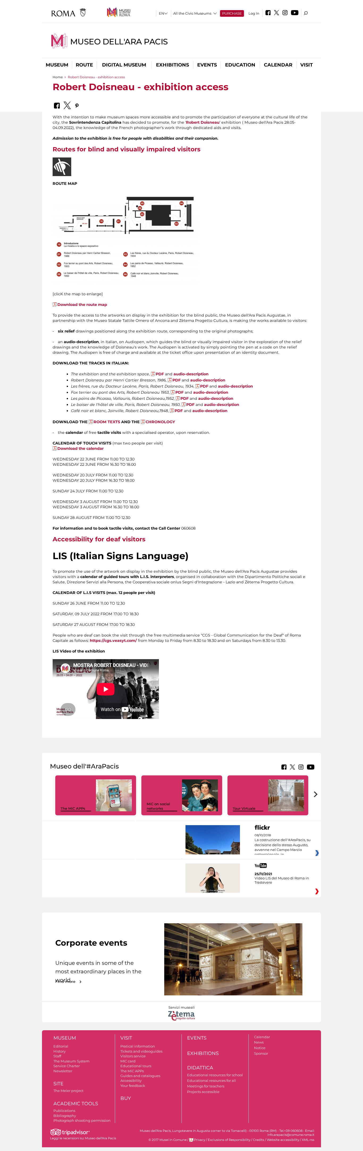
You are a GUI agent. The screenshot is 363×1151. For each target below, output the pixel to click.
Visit (306, 65)
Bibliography (64, 1115)
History (59, 1051)
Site (58, 1083)
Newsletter (62, 1071)
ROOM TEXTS (107, 421)
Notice (259, 1048)
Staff (57, 1056)
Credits (258, 1140)
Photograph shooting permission (82, 1120)
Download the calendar (80, 448)
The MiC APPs (73, 808)
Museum (57, 65)
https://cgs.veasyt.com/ (113, 640)
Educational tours (135, 1066)
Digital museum (124, 65)
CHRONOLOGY (160, 421)
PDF (160, 374)
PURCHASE (232, 13)
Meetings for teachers (205, 1086)
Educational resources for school (215, 1075)
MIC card (128, 1061)
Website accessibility (283, 1140)
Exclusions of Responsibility (229, 1140)
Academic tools (75, 1103)
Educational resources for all (211, 1080)
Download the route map (82, 304)
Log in (253, 13)
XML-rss (308, 1140)
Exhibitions (172, 65)
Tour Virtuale (244, 808)
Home (58, 77)
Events (207, 65)
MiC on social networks (158, 806)
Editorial (60, 1046)
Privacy (199, 1140)
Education (240, 65)
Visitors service (133, 1056)
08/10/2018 (283, 845)
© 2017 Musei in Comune (168, 1140)
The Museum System (71, 1061)
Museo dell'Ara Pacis (119, 42)
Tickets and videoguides (141, 1051)
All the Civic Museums (192, 13)
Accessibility (131, 1080)
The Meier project (68, 1090)
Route (84, 65)
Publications (64, 1110)
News (259, 1042)
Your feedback (132, 1085)
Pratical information (137, 1046)
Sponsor (261, 1053)
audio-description (191, 374)
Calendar (278, 65)
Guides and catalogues (140, 1076)
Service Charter (66, 1066)
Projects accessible (203, 1092)
